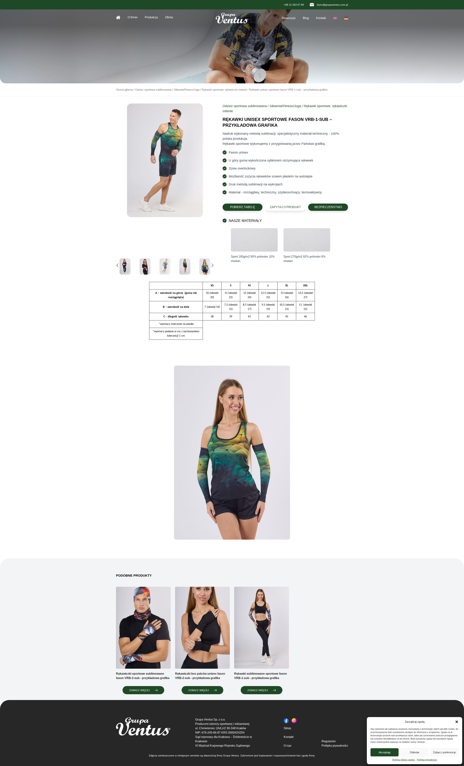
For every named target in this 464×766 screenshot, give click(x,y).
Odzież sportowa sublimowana (153, 89)
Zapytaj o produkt (285, 207)
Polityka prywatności (427, 760)
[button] (457, 722)
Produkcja (151, 17)
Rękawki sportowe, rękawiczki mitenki (224, 89)
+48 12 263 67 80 (294, 4)
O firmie (133, 17)
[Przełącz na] (335, 18)
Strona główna (118, 17)
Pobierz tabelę (242, 207)
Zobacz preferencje (444, 752)
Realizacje (289, 18)
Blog (306, 18)
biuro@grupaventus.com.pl (332, 4)
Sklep (287, 728)
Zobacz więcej (139, 690)
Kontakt (321, 18)
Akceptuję (384, 752)
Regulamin (329, 741)
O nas (287, 745)
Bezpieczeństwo (328, 207)
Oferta (169, 17)
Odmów (414, 752)
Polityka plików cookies (403, 760)
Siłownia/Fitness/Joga (186, 89)
